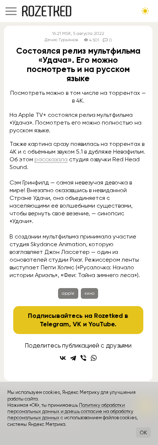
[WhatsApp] (93, 358)
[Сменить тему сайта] (145, 11)
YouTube (102, 324)
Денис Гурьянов (61, 39)
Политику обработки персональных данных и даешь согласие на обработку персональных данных (70, 411)
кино (89, 293)
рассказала (51, 159)
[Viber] (83, 358)
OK (143, 432)
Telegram (54, 324)
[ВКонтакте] (62, 358)
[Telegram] (73, 358)
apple (68, 293)
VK (77, 324)
